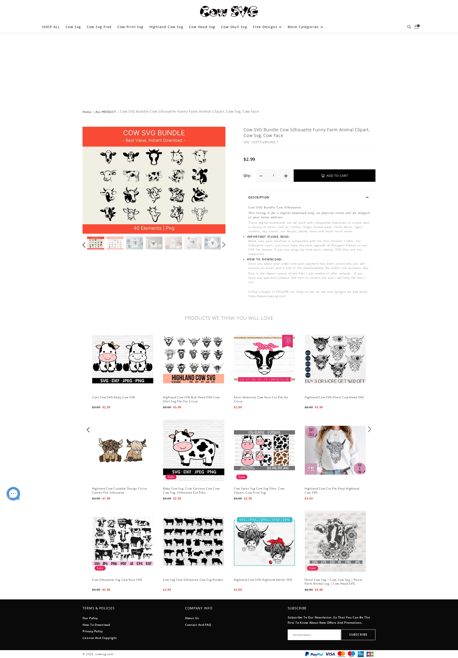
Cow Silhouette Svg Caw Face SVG (117, 580)
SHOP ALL (51, 27)
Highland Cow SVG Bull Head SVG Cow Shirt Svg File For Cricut (191, 399)
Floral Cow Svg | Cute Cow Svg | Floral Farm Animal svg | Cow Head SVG (333, 582)
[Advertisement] (229, 68)
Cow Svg (73, 27)
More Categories (304, 27)
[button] (94, 180)
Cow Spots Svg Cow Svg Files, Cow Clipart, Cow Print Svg (259, 490)
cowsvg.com (104, 654)
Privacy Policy (93, 631)
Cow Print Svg (130, 27)
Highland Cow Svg (166, 27)
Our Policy (90, 618)
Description (258, 197)
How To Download (96, 625)
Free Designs (266, 27)
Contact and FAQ (198, 625)
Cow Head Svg (202, 27)
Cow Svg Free (99, 27)
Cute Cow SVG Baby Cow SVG (113, 397)
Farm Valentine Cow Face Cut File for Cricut (261, 399)
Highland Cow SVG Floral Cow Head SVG (334, 397)
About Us (192, 618)
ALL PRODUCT (105, 112)
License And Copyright (100, 638)
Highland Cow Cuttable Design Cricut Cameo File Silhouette (119, 490)
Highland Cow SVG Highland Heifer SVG (263, 580)
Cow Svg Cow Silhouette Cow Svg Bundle (193, 580)
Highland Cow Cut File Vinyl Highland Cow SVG (332, 490)
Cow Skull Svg (234, 27)
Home (87, 112)
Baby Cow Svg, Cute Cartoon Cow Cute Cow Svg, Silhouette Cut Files (191, 490)
